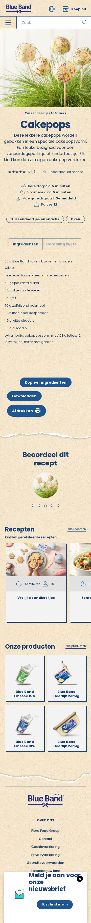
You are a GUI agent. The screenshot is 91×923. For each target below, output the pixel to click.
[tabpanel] (45, 306)
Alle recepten (76, 529)
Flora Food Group (45, 830)
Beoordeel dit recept (66, 171)
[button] (52, 9)
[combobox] (53, 23)
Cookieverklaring (45, 846)
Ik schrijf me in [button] (55, 904)
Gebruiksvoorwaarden (45, 862)
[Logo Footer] (45, 795)
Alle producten (75, 646)
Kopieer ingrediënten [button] (45, 382)
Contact (45, 838)
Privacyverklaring (45, 854)
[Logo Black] (19, 2)
